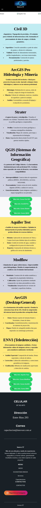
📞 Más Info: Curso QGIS (20, 213)
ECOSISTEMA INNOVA (20, 472)
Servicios (20, 476)
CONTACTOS (20, 485)
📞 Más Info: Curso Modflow (20, 379)
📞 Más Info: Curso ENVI (20, 388)
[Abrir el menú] (2, 9)
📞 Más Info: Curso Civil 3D (20, 199)
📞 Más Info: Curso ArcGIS (20, 384)
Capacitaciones (20, 479)
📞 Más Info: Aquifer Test (20, 374)
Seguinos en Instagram (17, 493)
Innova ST (20, 7)
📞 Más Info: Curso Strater (20, 208)
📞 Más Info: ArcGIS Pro (20, 204)
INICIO (20, 468)
